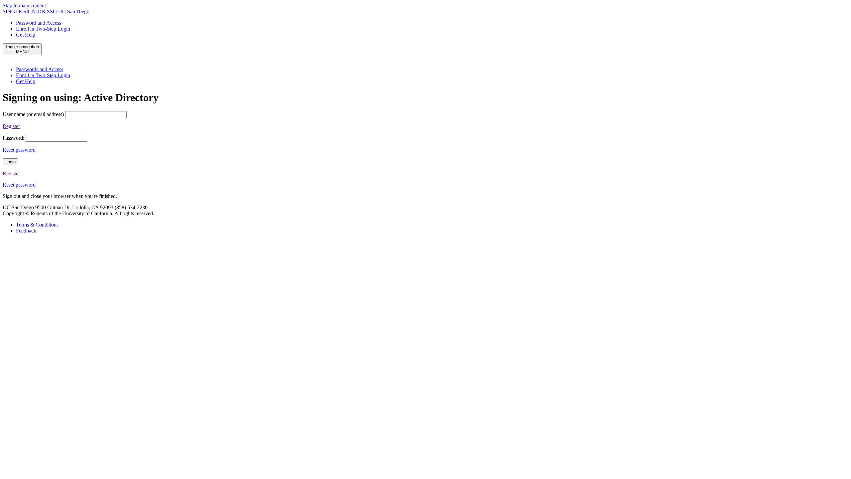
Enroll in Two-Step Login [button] (43, 75)
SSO (52, 11)
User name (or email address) (33, 114)
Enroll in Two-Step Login (43, 29)
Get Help (25, 35)
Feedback (26, 231)
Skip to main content (24, 5)
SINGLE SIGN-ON (24, 11)
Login (10, 161)
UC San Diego (73, 11)
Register (11, 126)
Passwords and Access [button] (39, 69)
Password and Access (38, 23)
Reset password (19, 150)
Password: (13, 138)
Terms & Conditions (37, 225)
